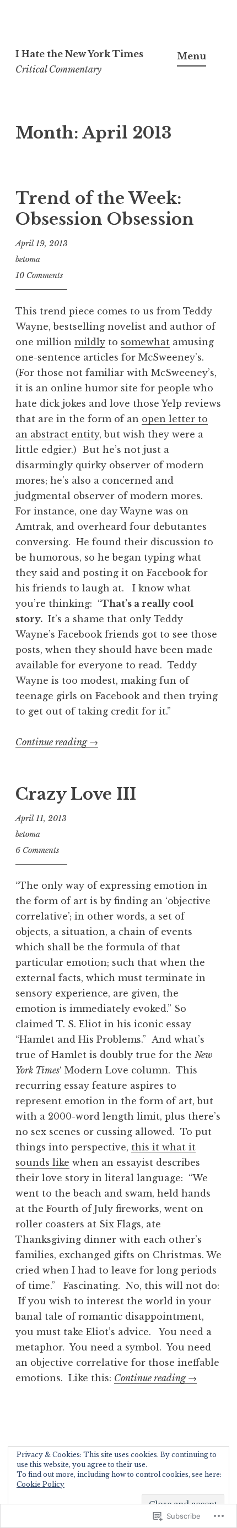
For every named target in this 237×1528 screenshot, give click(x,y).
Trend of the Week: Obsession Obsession (104, 209)
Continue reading (56, 742)
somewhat (145, 341)
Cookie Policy (40, 1484)
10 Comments (39, 275)
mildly (89, 341)
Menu (191, 56)
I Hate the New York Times (79, 53)
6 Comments (37, 850)
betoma (27, 259)
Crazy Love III (75, 794)
